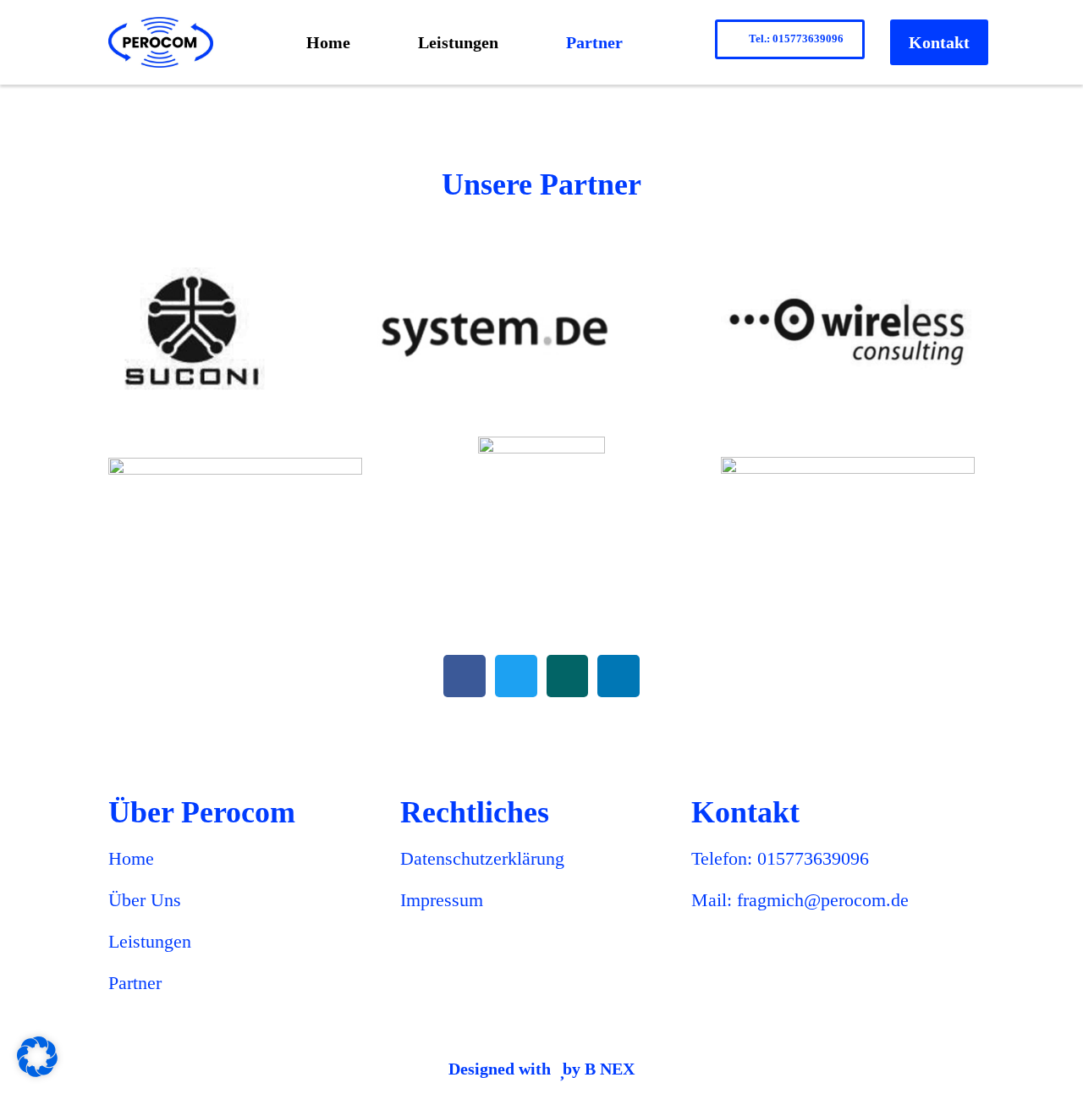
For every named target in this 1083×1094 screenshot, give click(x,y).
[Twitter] (516, 676)
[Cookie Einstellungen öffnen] (37, 1072)
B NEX (610, 1068)
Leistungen (458, 42)
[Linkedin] (618, 676)
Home (328, 42)
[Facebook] (464, 676)
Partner (594, 42)
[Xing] (568, 676)
